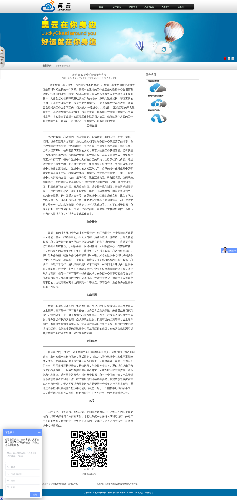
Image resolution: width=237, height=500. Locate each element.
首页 (101, 7)
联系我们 (181, 7)
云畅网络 (149, 492)
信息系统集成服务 (156, 96)
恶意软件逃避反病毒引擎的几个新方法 (121, 484)
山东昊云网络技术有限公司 (104, 492)
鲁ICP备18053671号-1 (125, 492)
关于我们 (117, 7)
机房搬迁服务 (154, 110)
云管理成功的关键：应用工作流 (64, 484)
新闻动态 (133, 7)
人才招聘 (165, 7)
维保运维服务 (154, 81)
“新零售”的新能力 (62, 66)
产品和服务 (149, 7)
